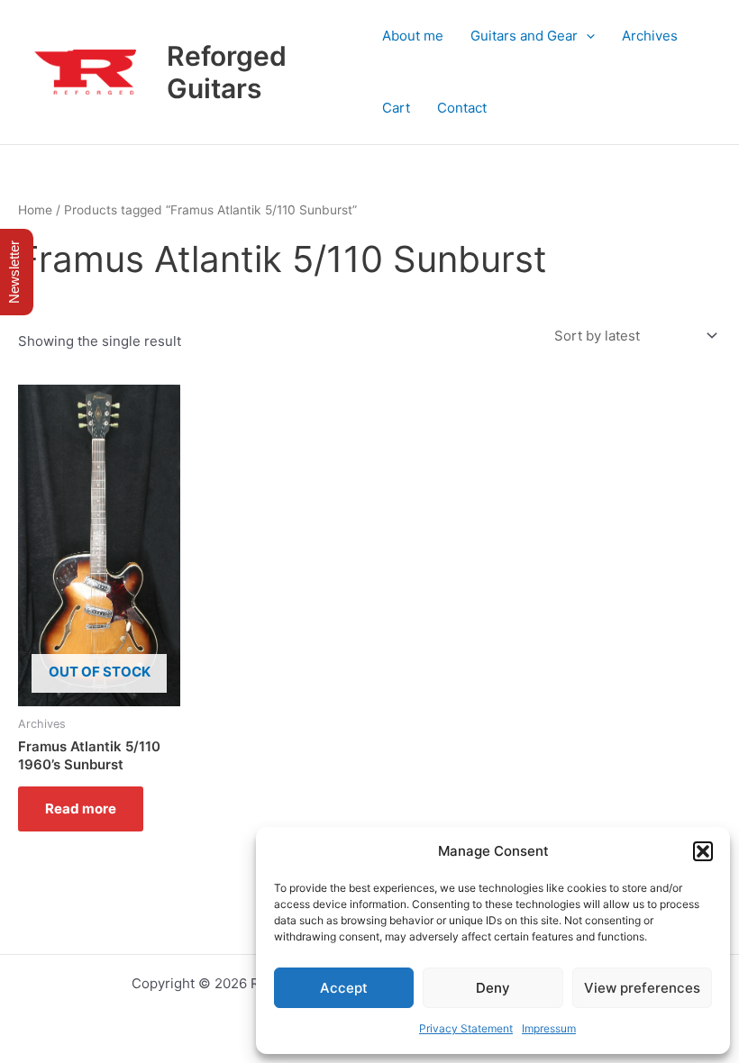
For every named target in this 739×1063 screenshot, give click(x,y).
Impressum (549, 1028)
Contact (462, 107)
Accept (344, 987)
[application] (586, 36)
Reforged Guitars (227, 72)
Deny (493, 987)
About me (412, 35)
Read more (80, 808)
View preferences (642, 987)
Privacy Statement (466, 1028)
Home (35, 210)
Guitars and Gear (524, 35)
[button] (703, 851)
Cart (396, 107)
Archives (650, 35)
